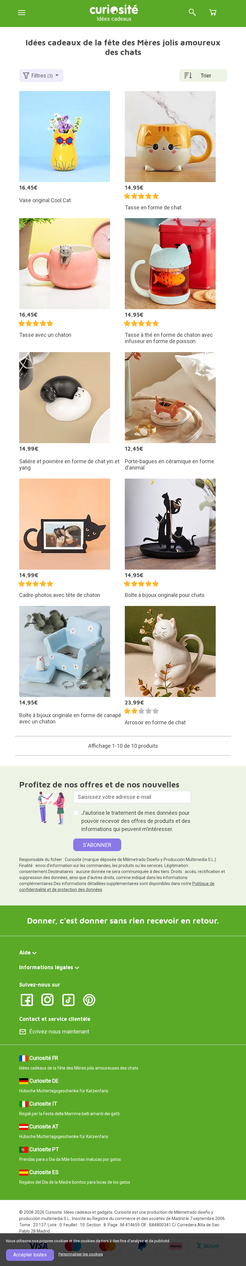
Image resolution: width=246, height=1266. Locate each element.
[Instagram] (47, 999)
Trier (205, 75)
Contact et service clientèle (54, 1019)
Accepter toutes (30, 1255)
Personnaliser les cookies (80, 1254)
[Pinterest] (89, 999)
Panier (212, 12)
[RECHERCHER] (192, 13)
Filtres (42, 75)
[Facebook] (27, 999)
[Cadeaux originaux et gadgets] (114, 9)
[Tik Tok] (68, 999)
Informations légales (46, 967)
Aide (25, 952)
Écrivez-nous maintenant (59, 1031)
